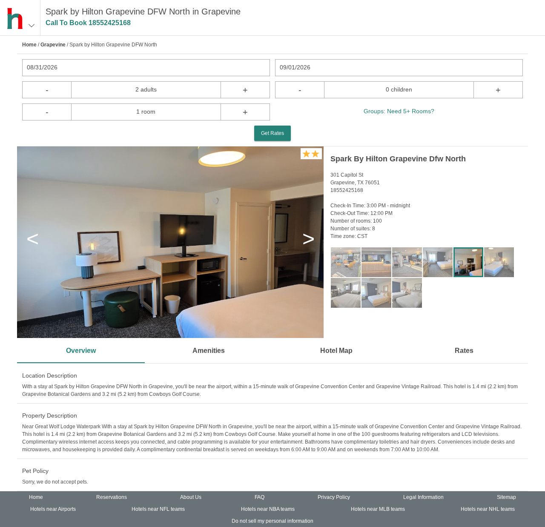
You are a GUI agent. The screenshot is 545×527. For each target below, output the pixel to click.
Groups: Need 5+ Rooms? (399, 111)
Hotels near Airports (53, 509)
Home (29, 45)
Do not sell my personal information (272, 521)
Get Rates (272, 133)
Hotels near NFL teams (158, 509)
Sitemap (506, 497)
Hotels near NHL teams (488, 509)
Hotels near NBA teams (268, 509)
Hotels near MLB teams (378, 509)
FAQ (259, 497)
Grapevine (53, 45)
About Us (190, 497)
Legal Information (423, 497)
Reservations (111, 497)
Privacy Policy (334, 497)
